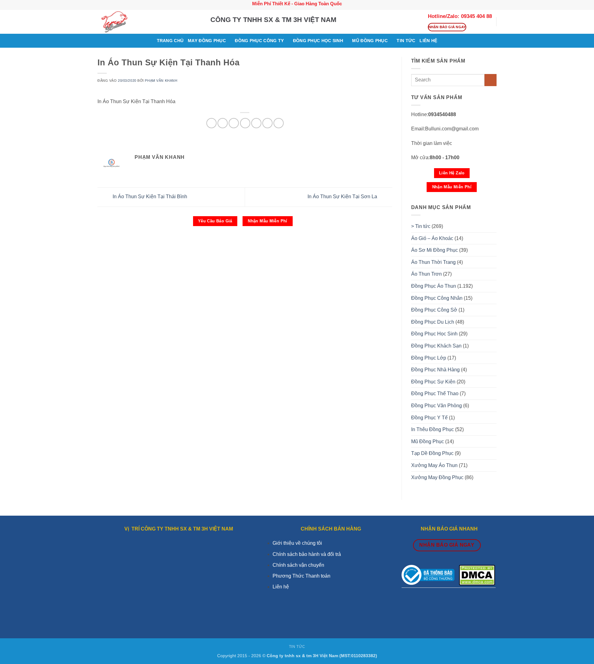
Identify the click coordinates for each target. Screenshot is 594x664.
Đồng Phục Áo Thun (433, 286)
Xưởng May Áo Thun (434, 465)
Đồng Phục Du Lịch (432, 322)
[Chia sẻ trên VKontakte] (245, 123)
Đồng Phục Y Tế (429, 417)
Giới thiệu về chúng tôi (297, 543)
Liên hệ (281, 586)
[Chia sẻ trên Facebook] (211, 123)
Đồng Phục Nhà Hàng (435, 369)
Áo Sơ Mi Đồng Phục (434, 250)
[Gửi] (490, 80)
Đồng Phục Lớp (428, 357)
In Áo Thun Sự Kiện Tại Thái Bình (149, 196)
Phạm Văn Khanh (161, 80)
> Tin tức (420, 226)
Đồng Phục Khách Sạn (436, 345)
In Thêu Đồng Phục (432, 429)
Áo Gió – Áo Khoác (432, 238)
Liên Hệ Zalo (452, 173)
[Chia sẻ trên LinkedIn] (256, 123)
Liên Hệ (428, 40)
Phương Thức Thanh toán (301, 576)
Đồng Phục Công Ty (259, 40)
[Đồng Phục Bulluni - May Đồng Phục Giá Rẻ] (149, 22)
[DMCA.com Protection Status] (477, 574)
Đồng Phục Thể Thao (434, 393)
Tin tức (406, 40)
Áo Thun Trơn (426, 274)
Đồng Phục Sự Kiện (433, 381)
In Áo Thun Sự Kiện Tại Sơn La (343, 196)
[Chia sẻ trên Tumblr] (267, 123)
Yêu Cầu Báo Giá (215, 221)
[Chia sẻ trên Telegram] (278, 123)
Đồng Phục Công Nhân (437, 298)
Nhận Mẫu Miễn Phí (267, 221)
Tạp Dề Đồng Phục (432, 453)
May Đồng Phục (207, 40)
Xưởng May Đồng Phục (437, 477)
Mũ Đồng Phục (369, 40)
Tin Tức (297, 646)
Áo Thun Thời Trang (433, 262)
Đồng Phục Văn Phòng (436, 405)
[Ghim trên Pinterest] (234, 123)
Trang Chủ (170, 40)
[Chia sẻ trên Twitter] (222, 123)
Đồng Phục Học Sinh (318, 40)
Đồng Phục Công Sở (434, 309)
